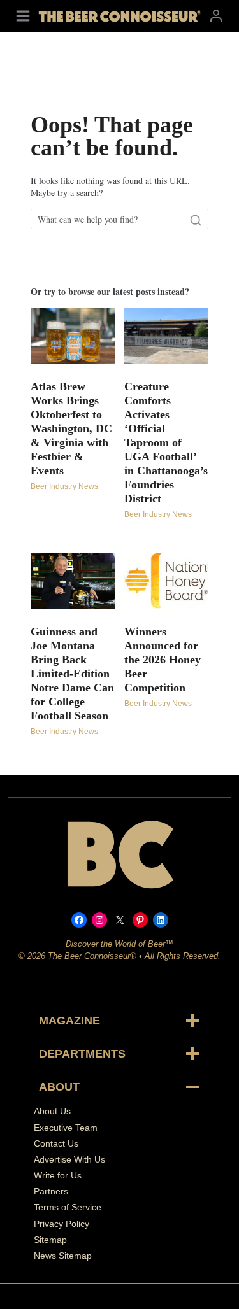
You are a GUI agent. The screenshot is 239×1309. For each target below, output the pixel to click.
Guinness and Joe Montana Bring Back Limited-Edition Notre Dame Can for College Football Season (72, 673)
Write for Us (58, 1175)
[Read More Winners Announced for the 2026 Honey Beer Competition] (166, 581)
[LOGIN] (216, 15)
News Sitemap (63, 1255)
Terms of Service (67, 1207)
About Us (52, 1111)
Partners (51, 1191)
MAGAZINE (69, 1020)
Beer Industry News (64, 486)
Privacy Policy (61, 1224)
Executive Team (66, 1127)
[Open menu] (23, 15)
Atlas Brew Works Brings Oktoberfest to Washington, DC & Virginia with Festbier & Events (71, 428)
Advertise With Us (69, 1159)
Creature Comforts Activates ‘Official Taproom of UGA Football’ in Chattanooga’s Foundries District (166, 442)
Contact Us (56, 1143)
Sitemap (50, 1240)
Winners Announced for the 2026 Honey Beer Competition (162, 659)
